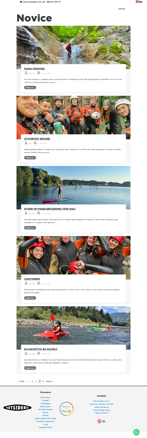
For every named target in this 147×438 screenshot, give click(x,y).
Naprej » (49, 381)
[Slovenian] (140, 1)
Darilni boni (45, 397)
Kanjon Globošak (34, 68)
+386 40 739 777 (53, 2)
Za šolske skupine (45, 409)
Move (76, 9)
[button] (136, 432)
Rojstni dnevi (45, 406)
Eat (54, 9)
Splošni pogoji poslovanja (45, 418)
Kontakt (45, 400)
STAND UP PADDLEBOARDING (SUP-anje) (50, 208)
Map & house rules (93, 9)
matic (30, 143)
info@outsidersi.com (32, 2)
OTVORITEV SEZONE (37, 138)
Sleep (44, 9)
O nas (45, 424)
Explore (64, 9)
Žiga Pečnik (31, 73)
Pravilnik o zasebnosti (45, 421)
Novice (45, 412)
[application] (48, 8)
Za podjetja (45, 403)
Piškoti (45, 415)
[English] (137, 1)
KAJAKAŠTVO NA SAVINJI (40, 349)
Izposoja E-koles (45, 427)
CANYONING (32, 278)
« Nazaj (21, 381)
